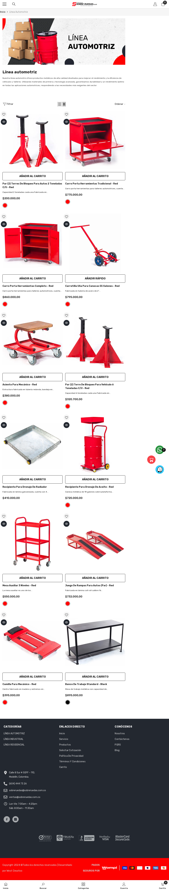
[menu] (4, 4)
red (4, 205)
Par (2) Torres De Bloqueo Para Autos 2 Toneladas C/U (32, 185)
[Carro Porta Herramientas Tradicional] (95, 140)
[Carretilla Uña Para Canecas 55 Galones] (95, 243)
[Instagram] (15, 819)
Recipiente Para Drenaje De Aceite (89, 487)
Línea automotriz (18, 12)
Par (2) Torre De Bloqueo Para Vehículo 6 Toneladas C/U (89, 386)
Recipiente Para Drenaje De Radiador (24, 487)
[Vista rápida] (4, 122)
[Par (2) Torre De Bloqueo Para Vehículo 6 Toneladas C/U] (95, 341)
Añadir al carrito (32, 176)
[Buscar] (14, 4)
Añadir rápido (95, 278)
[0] (154, 459)
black (67, 702)
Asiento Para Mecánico (19, 384)
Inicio (2, 12)
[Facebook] (7, 819)
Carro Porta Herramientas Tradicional (91, 183)
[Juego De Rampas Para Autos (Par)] (95, 542)
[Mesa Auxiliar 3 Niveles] (32, 542)
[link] (63, 41)
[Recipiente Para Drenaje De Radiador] (32, 444)
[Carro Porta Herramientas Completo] (32, 243)
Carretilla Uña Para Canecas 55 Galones (92, 286)
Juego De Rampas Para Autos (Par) (89, 585)
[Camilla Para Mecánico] (32, 641)
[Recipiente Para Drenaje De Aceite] (95, 444)
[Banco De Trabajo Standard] (95, 641)
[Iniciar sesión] (155, 4)
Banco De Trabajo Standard (86, 684)
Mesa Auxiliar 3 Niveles (19, 585)
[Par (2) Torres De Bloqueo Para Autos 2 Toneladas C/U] (32, 140)
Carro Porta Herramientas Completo (27, 286)
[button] (59, 104)
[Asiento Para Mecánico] (32, 341)
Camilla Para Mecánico (19, 684)
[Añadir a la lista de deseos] (4, 114)
